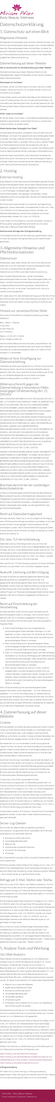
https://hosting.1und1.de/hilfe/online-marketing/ (18, 1054)
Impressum (12, 1097)
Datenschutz (32, 1097)
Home (4, 1097)
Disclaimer (22, 1097)
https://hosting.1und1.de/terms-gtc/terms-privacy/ (19, 1063)
